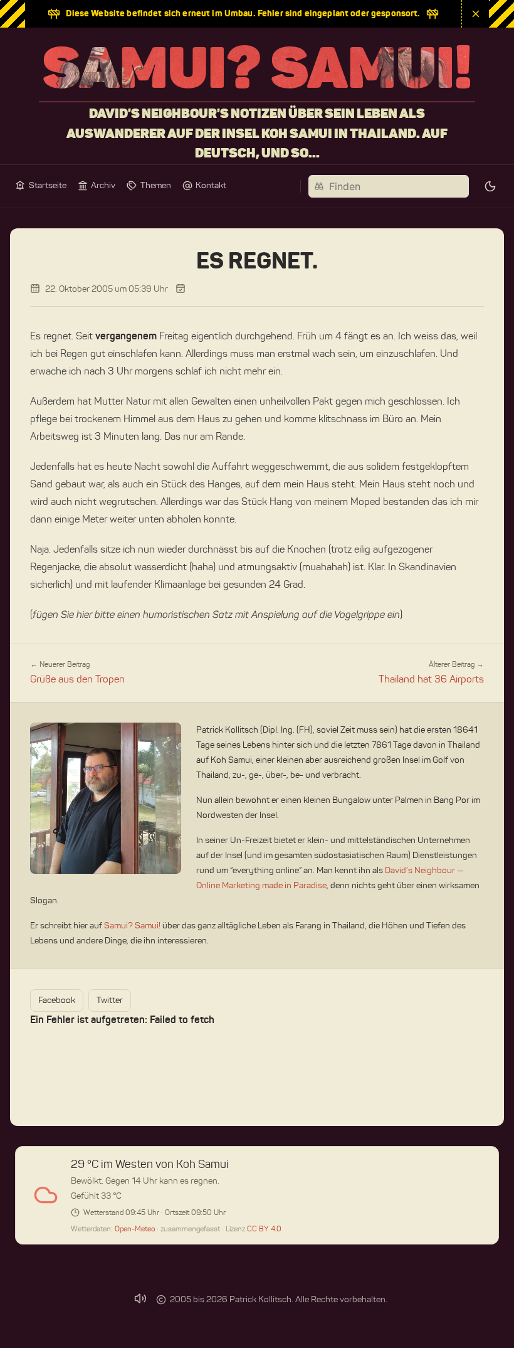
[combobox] (388, 186)
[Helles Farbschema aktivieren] (490, 186)
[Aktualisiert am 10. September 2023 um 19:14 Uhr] (180, 288)
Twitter (110, 1000)
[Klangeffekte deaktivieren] (140, 1298)
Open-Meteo (136, 1228)
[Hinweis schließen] (475, 14)
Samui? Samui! (132, 925)
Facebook (56, 1000)
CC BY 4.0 (264, 1228)
